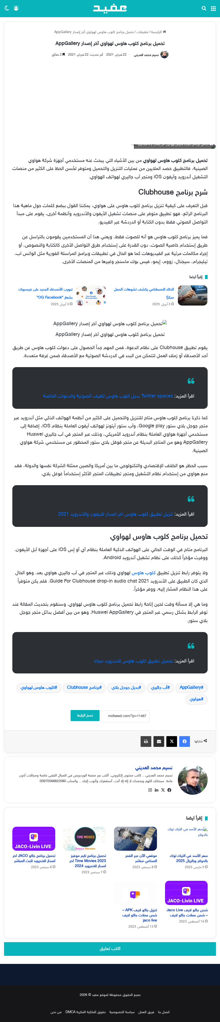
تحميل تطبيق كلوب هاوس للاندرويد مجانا (133, 661)
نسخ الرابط (85, 715)
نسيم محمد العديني (146, 55)
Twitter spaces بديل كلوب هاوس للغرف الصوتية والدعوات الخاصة (108, 396)
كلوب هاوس (144, 573)
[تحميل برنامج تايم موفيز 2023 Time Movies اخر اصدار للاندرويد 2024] (84, 839)
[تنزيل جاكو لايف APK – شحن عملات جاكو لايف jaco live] (135, 893)
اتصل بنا (164, 1012)
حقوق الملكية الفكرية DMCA (85, 1012)
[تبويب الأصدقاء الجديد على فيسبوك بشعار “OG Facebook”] (91, 295)
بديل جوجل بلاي (125, 687)
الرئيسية (157, 32)
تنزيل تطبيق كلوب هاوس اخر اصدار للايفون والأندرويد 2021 (115, 514)
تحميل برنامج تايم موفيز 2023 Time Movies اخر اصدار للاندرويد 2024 (87, 861)
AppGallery (190, 687)
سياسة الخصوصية (122, 1012)
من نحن (56, 1012)
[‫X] (163, 790)
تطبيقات (142, 32)
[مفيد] (110, 8)
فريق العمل (146, 1012)
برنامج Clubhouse (83, 687)
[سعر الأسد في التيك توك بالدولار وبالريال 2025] (186, 839)
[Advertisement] (110, 98)
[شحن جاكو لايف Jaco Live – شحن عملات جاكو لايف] (186, 893)
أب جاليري (159, 687)
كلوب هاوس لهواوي (38, 687)
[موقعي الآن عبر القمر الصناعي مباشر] (135, 839)
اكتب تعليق (110, 949)
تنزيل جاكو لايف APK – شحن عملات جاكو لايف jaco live (139, 915)
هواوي (195, 699)
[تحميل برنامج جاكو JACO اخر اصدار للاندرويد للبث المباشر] (33, 839)
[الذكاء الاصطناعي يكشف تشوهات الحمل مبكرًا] (192, 295)
